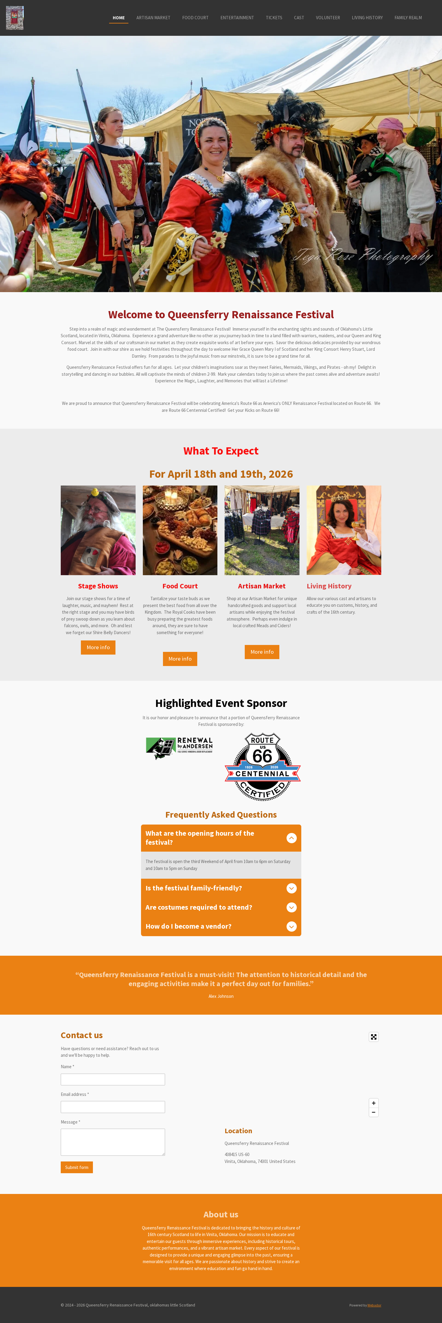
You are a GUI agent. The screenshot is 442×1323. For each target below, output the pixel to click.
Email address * (75, 1094)
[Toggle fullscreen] (373, 1036)
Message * (70, 1122)
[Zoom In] (373, 1103)
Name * (67, 1066)
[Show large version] (180, 530)
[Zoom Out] (373, 1112)
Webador (374, 1305)
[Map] (303, 1074)
